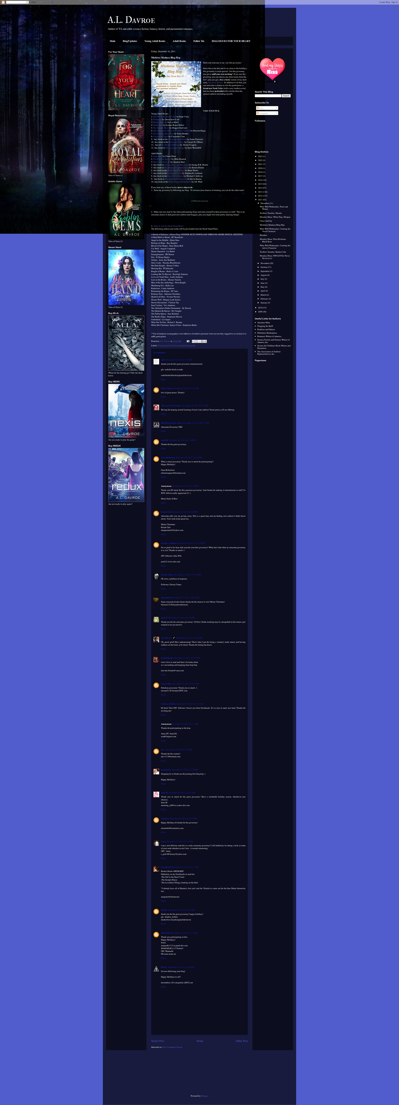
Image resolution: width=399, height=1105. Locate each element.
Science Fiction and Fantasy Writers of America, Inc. (273, 341)
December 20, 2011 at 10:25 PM (183, 818)
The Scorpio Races (161, 127)
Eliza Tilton (166, 388)
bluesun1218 (166, 597)
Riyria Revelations (175, 176)
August (264, 275)
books (169, 345)
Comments (263, 113)
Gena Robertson (168, 457)
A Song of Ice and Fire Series (176, 164)
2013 (260, 191)
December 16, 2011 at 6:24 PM (185, 511)
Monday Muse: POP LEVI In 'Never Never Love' (275, 257)
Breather (263, 235)
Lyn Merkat (166, 867)
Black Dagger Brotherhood (179, 181)
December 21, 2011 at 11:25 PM (184, 932)
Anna (163, 841)
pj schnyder (166, 769)
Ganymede (157, 156)
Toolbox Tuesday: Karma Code (273, 251)
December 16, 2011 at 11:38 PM (191, 543)
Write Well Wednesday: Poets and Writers (274, 207)
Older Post (242, 1041)
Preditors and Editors (266, 329)
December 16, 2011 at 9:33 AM (196, 422)
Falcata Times (167, 574)
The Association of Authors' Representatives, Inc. (269, 352)
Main (112, 41)
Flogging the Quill (265, 326)
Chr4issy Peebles (168, 703)
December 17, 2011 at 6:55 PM (187, 657)
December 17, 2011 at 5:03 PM (189, 637)
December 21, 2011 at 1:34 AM (180, 841)
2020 (260, 168)
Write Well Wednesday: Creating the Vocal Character (275, 230)
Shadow (164, 909)
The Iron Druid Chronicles (176, 178)
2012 (260, 195)
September (265, 271)
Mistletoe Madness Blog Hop (272, 224)
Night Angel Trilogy (176, 170)
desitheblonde (167, 657)
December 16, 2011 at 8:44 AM (195, 405)
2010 (260, 307)
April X (164, 617)
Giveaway (177, 345)
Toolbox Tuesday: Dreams (271, 213)
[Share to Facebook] (202, 341)
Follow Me (198, 41)
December (265, 203)
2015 (260, 183)
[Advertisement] (126, 1073)
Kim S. (164, 967)
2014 (260, 187)
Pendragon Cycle (174, 173)
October (264, 267)
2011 (260, 199)
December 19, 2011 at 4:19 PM (179, 749)
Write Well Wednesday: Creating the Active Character (275, 246)
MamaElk (165, 932)
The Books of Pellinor (170, 144)
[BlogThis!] (196, 341)
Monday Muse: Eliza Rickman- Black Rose (273, 240)
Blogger (204, 1095)
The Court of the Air (161, 161)
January (264, 302)
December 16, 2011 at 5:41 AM (179, 359)
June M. (164, 792)
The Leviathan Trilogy (174, 147)
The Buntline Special (162, 159)
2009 (260, 311)
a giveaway (199, 201)
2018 (260, 172)
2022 (260, 160)
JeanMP (164, 440)
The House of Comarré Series (176, 167)
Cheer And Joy (266, 220)
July (263, 278)
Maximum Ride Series (177, 139)
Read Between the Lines (171, 422)
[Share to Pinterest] (205, 341)
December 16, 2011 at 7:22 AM (186, 388)
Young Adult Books (154, 41)
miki (163, 359)
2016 (260, 180)
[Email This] (193, 341)
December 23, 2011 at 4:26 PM (181, 967)
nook (193, 345)
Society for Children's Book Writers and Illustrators (274, 346)
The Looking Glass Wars (163, 133)
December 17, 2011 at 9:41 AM (186, 597)
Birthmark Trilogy (176, 142)
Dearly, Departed (160, 122)
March (264, 294)
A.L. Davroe (131, 19)
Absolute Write (263, 322)
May (263, 286)
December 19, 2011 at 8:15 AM (190, 703)
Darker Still (158, 125)
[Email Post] (188, 341)
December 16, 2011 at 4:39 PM (185, 486)
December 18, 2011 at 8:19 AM (186, 683)
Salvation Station (215, 82)
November (265, 263)
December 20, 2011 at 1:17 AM (182, 792)
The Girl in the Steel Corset (164, 116)
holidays (186, 345)
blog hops (162, 345)
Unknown (165, 818)
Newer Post (157, 1041)
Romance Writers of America (269, 336)
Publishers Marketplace (267, 332)
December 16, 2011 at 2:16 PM (182, 440)
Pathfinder (157, 119)
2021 (260, 164)
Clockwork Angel (160, 136)
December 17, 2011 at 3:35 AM (187, 574)
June (263, 283)
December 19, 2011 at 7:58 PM (185, 769)
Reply (163, 379)
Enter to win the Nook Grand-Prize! (168, 226)
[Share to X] (199, 341)
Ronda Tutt (166, 511)
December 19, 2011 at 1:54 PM (185, 723)
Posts (261, 108)
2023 (260, 156)
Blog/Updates (130, 41)
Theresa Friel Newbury (171, 405)
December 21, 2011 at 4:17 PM (185, 867)
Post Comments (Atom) (172, 1047)
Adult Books (179, 41)
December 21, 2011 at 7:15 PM (182, 910)
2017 (260, 176)
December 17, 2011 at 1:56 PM (181, 617)
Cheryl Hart (166, 683)
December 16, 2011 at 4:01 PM (189, 457)
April (263, 290)
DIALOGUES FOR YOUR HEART (231, 41)
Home (200, 1041)
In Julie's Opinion (169, 543)
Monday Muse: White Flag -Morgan (275, 216)
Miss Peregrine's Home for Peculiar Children (171, 130)
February (265, 298)
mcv (163, 749)
